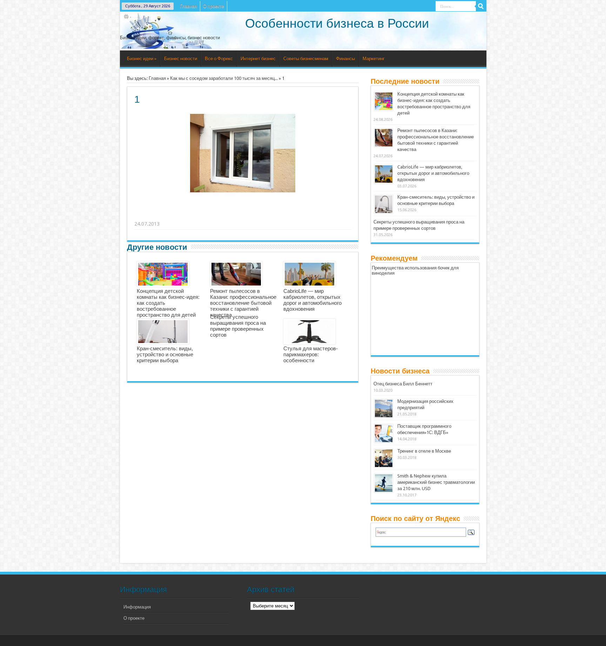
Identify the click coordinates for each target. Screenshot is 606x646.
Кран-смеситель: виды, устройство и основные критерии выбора (165, 354)
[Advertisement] (243, 215)
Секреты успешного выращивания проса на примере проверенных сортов (238, 326)
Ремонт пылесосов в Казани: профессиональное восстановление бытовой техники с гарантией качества (243, 303)
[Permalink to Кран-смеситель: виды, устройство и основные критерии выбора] (383, 204)
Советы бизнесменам (305, 58)
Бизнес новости (180, 58)
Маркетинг (374, 58)
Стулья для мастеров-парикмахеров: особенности (310, 354)
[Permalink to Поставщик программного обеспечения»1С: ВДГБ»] (383, 433)
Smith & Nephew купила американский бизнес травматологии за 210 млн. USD (436, 482)
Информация (137, 607)
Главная (188, 6)
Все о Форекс (219, 58)
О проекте (213, 6)
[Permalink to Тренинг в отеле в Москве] (383, 458)
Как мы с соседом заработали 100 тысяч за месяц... (224, 78)
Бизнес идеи (141, 58)
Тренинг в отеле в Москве (424, 451)
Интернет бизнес (258, 58)
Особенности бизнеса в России (337, 23)
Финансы (345, 58)
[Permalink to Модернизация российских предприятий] (383, 408)
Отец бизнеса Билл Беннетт (402, 383)
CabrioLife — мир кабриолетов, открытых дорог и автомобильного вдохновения (312, 300)
